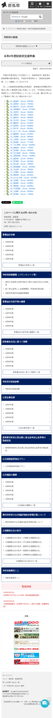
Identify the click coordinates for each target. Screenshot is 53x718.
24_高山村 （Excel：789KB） (22, 164)
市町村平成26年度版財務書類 (17, 293)
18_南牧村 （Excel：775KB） (22, 148)
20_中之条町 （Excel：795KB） (23, 153)
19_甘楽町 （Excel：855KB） (22, 150)
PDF (36, 21)
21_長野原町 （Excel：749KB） (23, 156)
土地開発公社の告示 (12, 530)
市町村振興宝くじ (11, 570)
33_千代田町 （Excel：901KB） (23, 189)
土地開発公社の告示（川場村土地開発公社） (23, 538)
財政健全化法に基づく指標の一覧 (26, 372)
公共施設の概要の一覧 (26, 505)
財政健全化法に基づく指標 (15, 342)
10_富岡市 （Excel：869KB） (22, 126)
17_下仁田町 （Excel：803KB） (23, 145)
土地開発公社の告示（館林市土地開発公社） (23, 546)
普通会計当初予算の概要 (14, 302)
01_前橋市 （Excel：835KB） (22, 101)
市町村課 (7, 217)
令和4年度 (9, 250)
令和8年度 (9, 309)
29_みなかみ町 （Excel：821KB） (24, 178)
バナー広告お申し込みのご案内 (13, 686)
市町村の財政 (21, 29)
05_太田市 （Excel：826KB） (22, 112)
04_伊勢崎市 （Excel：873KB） (23, 109)
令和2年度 (9, 259)
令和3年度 (9, 255)
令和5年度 (9, 246)
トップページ (10, 29)
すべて (20, 21)
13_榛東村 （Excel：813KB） (22, 134)
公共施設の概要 (10, 475)
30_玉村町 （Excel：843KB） (22, 180)
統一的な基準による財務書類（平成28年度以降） (25, 289)
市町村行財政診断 (11, 382)
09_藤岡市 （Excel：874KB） (22, 123)
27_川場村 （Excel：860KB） (22, 172)
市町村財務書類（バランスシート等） (20, 275)
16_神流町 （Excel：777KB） (22, 142)
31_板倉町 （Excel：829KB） (22, 183)
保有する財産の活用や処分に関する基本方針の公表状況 (26, 283)
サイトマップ (7, 675)
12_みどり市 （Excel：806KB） (23, 131)
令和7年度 (9, 313)
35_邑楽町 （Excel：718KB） (22, 194)
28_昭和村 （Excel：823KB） (22, 175)
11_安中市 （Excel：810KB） (22, 128)
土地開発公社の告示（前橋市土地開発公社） (23, 550)
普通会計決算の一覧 (26, 265)
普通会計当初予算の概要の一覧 (26, 332)
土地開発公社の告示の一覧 (26, 561)
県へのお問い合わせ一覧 (11, 682)
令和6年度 (9, 242)
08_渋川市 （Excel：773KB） (22, 120)
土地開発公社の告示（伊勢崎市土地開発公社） (24, 555)
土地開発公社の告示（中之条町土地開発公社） (24, 542)
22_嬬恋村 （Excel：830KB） (22, 159)
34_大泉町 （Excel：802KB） (22, 191)
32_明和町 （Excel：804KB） (22, 186)
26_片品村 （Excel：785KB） (22, 169)
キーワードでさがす (10, 12)
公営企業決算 (9, 397)
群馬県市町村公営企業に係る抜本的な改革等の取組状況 (24, 439)
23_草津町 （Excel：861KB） (22, 161)
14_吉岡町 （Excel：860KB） (22, 137)
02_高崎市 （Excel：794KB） (22, 104)
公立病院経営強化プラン (14, 459)
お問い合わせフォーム (13, 226)
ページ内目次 (26, 63)
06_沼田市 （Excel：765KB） (22, 115)
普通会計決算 (9, 235)
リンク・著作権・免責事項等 (13, 679)
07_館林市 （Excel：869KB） (22, 117)
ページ (28, 21)
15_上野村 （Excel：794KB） (22, 139)
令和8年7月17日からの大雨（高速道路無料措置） (21, 595)
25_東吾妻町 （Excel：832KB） (23, 167)
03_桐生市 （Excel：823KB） (22, 107)
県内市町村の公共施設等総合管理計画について (24, 515)
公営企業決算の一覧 (26, 428)
